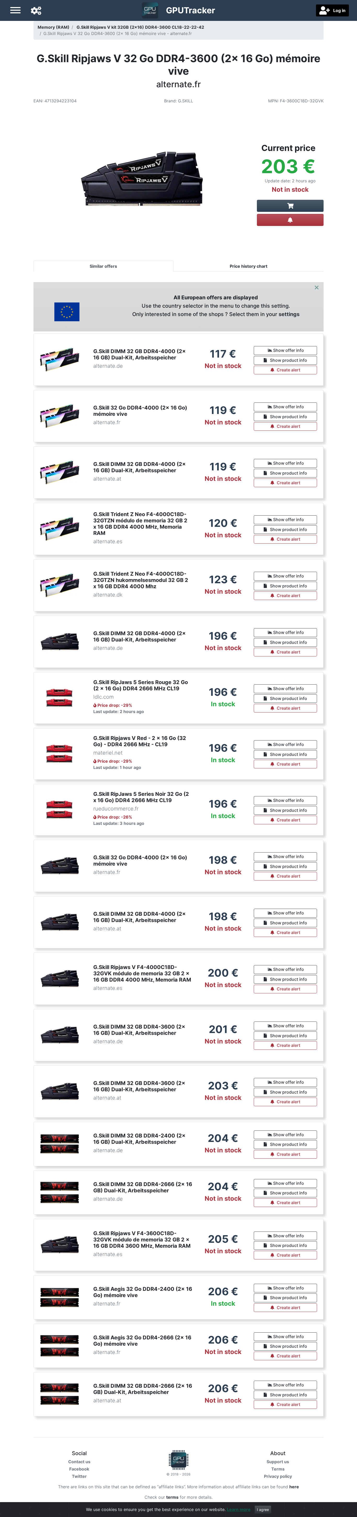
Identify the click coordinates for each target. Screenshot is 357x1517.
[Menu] (15, 11)
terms (172, 1497)
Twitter (79, 1476)
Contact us (79, 1461)
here (294, 1486)
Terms (278, 1469)
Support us (278, 1461)
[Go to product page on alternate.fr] (290, 206)
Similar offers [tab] (103, 266)
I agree (263, 1509)
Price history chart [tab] (248, 266)
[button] (36, 11)
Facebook (79, 1469)
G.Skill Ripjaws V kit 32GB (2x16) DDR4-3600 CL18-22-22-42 (140, 27)
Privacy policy (278, 1476)
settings (289, 314)
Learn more (239, 1509)
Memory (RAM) (54, 27)
